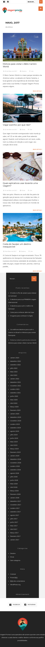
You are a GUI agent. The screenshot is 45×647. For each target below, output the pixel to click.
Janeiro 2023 (14, 358)
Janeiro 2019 (14, 456)
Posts (13, 578)
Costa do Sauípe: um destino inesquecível (17, 245)
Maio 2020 (13, 400)
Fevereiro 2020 (15, 410)
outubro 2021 (15, 389)
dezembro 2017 (15, 501)
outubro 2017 (15, 508)
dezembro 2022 (15, 361)
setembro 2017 (15, 512)
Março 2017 (14, 533)
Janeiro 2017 (14, 540)
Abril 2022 (13, 375)
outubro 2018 (15, 466)
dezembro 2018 (15, 459)
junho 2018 (14, 480)
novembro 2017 (15, 505)
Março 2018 (14, 491)
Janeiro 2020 (14, 414)
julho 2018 (13, 477)
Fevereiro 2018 (15, 494)
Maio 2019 (13, 442)
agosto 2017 (14, 515)
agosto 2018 (14, 473)
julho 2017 (13, 519)
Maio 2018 (13, 484)
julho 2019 (13, 435)
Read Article (37, 91)
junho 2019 (14, 438)
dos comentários (17, 581)
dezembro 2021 (15, 382)
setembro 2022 (15, 365)
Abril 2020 (13, 403)
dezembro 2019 (15, 417)
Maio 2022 (13, 372)
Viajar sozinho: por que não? (17, 125)
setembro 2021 (15, 393)
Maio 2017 (13, 526)
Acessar (13, 574)
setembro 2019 (15, 428)
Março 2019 (14, 449)
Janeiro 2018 (14, 498)
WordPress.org (15, 585)
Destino (24, 71)
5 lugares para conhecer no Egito (21, 316)
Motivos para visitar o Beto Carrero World (20, 65)
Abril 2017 (13, 529)
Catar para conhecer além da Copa (22, 312)
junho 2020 (14, 396)
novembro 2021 (15, 386)
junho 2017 (14, 522)
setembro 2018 (15, 470)
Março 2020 (14, 407)
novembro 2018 (15, 463)
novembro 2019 (15, 421)
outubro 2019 (15, 424)
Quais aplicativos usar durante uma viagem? (20, 184)
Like (32, 71)
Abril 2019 (13, 445)
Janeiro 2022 (14, 379)
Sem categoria (15, 560)
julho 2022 (13, 368)
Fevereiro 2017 (15, 536)
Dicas (23, 129)
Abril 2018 (13, 487)
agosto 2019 (14, 431)
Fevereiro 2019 (15, 452)
